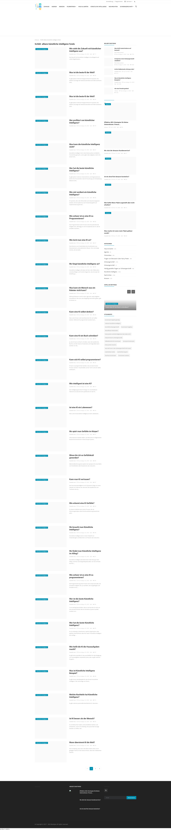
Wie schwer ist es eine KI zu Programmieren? (81, 217)
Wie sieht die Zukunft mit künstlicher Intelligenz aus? (85, 49)
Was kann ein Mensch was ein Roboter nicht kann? (82, 289)
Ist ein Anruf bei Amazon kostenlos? (116, 177)
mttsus (116, 91)
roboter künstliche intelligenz (113, 323)
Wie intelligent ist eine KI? (80, 383)
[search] (136, 7)
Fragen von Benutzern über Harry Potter (116, 258)
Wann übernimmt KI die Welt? (82, 742)
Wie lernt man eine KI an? (80, 240)
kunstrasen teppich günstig (112, 320)
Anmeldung (109, 1)
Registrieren (119, 1)
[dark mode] (134, 1)
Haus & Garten (83, 6)
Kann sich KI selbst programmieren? (85, 359)
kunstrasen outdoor (123, 355)
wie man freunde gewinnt (121, 88)
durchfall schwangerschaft (112, 327)
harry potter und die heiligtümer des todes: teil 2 (118, 334)
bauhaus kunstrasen (110, 355)
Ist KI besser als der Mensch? (82, 718)
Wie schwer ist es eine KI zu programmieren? (81, 576)
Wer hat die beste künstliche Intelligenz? (81, 169)
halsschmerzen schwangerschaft (113, 337)
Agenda (54, 6)
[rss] (106, 790)
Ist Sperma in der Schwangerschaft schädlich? (124, 59)
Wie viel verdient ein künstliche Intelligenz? (82, 193)
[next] (133, 292)
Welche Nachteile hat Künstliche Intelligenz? (83, 695)
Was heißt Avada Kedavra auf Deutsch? (122, 49)
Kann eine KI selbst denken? (81, 312)
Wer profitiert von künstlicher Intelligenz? (82, 121)
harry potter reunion (110, 345)
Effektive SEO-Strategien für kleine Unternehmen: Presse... (90, 792)
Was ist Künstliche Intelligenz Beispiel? (82, 672)
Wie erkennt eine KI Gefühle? (81, 503)
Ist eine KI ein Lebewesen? (80, 407)
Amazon (61, 6)
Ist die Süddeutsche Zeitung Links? (124, 69)
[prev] (129, 292)
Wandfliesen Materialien (111, 330)
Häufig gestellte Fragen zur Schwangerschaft (117, 268)
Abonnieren (131, 798)
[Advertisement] (85, 23)
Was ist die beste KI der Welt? (82, 72)
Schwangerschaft (126, 6)
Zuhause (46, 6)
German (128, 1)
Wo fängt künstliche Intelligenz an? (84, 264)
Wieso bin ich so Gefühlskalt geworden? (81, 456)
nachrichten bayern (122, 352)
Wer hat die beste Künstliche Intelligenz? (81, 624)
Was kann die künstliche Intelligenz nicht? (84, 145)
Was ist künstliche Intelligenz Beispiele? (122, 79)
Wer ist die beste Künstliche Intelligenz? (81, 600)
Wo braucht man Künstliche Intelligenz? (81, 528)
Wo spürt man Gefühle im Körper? (84, 431)
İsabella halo (72, 54)
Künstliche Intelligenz (98, 6)
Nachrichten (113, 6)
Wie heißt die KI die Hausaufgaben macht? (84, 648)
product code (4, 829)
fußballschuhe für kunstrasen (113, 341)
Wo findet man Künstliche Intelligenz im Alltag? (85, 552)
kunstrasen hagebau (126, 327)
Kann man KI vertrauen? (79, 479)
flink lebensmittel (118, 52)
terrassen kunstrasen (128, 341)
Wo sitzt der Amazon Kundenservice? (117, 150)
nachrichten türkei (110, 352)
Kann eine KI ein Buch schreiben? (83, 336)
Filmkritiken (71, 6)
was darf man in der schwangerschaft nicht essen (118, 348)
